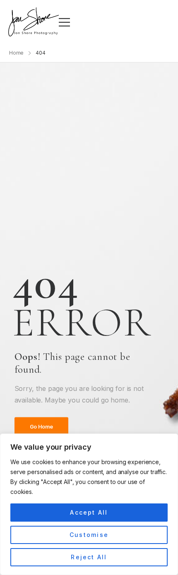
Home (16, 53)
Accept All (89, 512)
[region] (89, 504)
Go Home (41, 427)
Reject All (89, 557)
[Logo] (33, 21)
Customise (89, 534)
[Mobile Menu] (64, 22)
